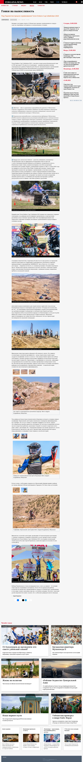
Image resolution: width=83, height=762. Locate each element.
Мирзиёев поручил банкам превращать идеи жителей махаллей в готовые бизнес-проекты (71, 95)
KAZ (34, 2)
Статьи (15, 5)
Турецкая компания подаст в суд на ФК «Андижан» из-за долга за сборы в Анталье (72, 29)
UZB (57, 2)
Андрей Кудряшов (5, 19)
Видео (23, 5)
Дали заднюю (6, 729)
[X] (15, 600)
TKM (52, 2)
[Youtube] (31, 600)
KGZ (40, 2)
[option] (16, 371)
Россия (27, 19)
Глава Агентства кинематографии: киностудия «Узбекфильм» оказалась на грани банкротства (72, 87)
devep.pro (48, 760)
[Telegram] (26, 600)
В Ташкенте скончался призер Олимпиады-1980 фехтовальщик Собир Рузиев (72, 56)
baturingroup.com (51, 759)
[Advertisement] (36, 612)
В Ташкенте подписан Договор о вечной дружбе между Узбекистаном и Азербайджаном (72, 45)
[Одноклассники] (21, 600)
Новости (4, 5)
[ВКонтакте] (18, 600)
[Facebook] (28, 600)
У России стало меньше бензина (71, 729)
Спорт (19, 19)
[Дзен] (23, 600)
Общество (23, 19)
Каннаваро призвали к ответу (29, 729)
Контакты (4, 757)
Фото (32, 5)
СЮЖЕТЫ (41, 5)
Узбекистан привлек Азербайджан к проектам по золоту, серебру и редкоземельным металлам (71, 37)
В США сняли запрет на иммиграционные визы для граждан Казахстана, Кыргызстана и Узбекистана (71, 75)
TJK (46, 2)
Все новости (76, 100)
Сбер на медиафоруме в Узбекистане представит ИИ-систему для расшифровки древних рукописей (72, 63)
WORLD (64, 2)
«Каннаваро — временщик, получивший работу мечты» (51, 730)
